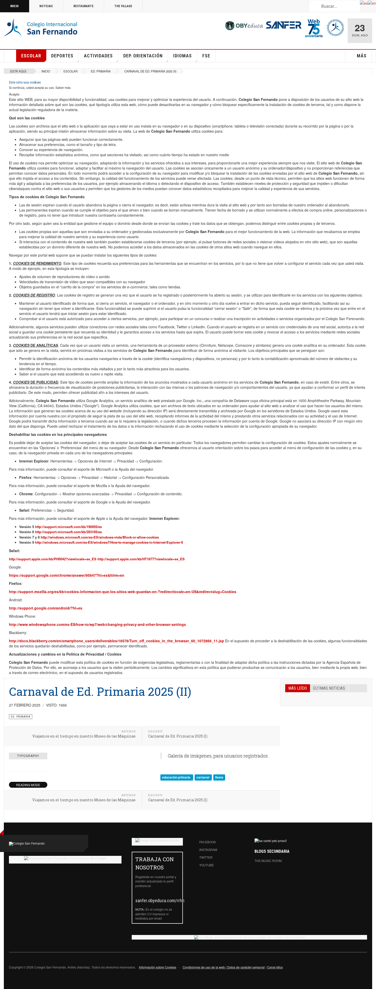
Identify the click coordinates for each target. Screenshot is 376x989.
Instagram (208, 849)
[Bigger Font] (44, 767)
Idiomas (182, 55)
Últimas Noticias (329, 688)
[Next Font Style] (44, 775)
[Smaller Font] (12, 767)
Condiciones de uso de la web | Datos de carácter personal (224, 967)
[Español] (364, 2)
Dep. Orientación (143, 55)
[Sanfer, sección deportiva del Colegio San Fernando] (284, 24)
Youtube (206, 865)
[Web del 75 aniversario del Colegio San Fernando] (313, 27)
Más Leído (297, 688)
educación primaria (176, 777)
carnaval (203, 777)
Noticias (46, 6)
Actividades (98, 55)
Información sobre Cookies (157, 967)
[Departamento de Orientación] (335, 27)
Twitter (206, 857)
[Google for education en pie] (157, 840)
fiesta (219, 777)
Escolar (31, 55)
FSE (206, 55)
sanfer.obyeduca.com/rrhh (159, 900)
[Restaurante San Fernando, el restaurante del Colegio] (65, 858)
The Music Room (268, 860)
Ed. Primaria (101, 71)
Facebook (207, 842)
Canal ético (275, 967)
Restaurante (83, 6)
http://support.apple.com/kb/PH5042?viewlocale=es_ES (53, 558)
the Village (123, 6)
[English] (372, 2)
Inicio (14, 6)
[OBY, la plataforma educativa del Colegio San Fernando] (244, 25)
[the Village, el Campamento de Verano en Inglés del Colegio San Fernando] (249, 937)
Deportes (62, 55)
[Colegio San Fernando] (41, 28)
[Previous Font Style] (12, 775)
